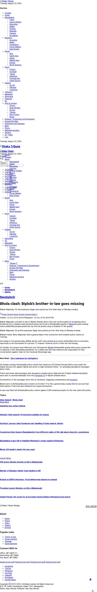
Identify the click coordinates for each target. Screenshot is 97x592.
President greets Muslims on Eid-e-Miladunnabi (21, 488)
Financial (8, 99)
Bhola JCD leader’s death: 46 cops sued (17, 449)
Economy (13, 40)
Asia (11, 54)
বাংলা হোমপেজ (91, 506)
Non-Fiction (14, 114)
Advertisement (11, 544)
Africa (11, 58)
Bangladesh (9, 17)
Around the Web (11, 121)
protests (73, 380)
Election (12, 168)
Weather (13, 31)
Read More (4, 402)
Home (7, 15)
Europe (12, 63)
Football (12, 72)
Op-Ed (12, 85)
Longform (13, 90)
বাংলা (1, 158)
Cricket (12, 69)
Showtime (9, 96)
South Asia (13, 56)
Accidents (13, 35)
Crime (11, 20)
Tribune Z (9, 92)
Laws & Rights (15, 22)
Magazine (9, 94)
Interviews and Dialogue (15, 124)
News (7, 159)
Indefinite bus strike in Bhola (12, 406)
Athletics (13, 76)
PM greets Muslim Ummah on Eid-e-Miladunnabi (21, 462)
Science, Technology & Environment (20, 119)
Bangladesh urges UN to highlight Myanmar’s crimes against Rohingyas (31, 441)
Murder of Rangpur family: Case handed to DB (20, 471)
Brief (7, 126)
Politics (12, 29)
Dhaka (12, 26)
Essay (11, 117)
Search (8, 525)
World (7, 51)
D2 (6, 101)
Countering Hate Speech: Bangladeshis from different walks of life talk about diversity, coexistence (44, 432)
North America (15, 65)
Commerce (14, 44)
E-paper (8, 13)
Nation (12, 173)
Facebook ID (39, 375)
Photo (7, 128)
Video (7, 523)
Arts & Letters (11, 103)
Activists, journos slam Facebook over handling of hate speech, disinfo (31, 423)
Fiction (12, 110)
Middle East (14, 60)
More (7, 261)
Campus (12, 33)
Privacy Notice (11, 539)
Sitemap (8, 541)
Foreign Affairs (15, 171)
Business (8, 38)
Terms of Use (10, 537)
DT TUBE (9, 135)
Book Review (14, 108)
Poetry (12, 105)
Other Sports (14, 81)
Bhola (50, 347)
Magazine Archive (12, 130)
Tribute (12, 112)
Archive (8, 133)
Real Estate (14, 49)
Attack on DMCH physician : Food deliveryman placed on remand (28, 479)
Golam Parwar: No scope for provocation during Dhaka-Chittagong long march (35, 497)
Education (13, 24)
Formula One (14, 78)
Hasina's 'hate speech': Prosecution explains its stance (24, 415)
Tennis (12, 74)
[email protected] (7, 562)
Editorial (12, 87)
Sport (7, 67)
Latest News (5, 458)
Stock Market (15, 47)
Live (6, 137)
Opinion (8, 83)
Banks (11, 42)
